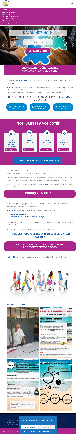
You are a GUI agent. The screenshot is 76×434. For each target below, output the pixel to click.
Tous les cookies (29, 427)
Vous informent (47, 141)
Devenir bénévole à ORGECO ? (64, 107)
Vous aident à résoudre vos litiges (11, 143)
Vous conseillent (29, 142)
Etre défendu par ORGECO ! (18, 107)
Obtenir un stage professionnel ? (40, 107)
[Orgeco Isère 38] (4, 3)
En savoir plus (10, 150)
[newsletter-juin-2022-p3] (56, 385)
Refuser (46, 427)
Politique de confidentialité (44, 431)
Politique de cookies (29, 431)
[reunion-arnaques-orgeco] (23, 332)
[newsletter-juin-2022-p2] (23, 385)
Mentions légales (14, 420)
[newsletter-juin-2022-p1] (56, 332)
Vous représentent (64, 142)
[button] (2, 45)
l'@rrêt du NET (62, 420)
